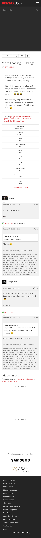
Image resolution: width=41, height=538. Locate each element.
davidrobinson (27, 117)
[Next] (27, 56)
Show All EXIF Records (20, 187)
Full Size (22, 56)
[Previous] (4, 56)
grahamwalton (9, 119)
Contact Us (7, 526)
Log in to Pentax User (25, 379)
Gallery (9, 56)
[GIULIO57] (5, 198)
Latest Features (9, 483)
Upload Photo (8, 496)
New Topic (7, 513)
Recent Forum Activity (11, 506)
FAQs (5, 529)
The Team (7, 503)
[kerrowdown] (7, 223)
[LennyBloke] (4, 282)
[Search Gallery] (37, 9)
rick (14, 121)
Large (15, 56)
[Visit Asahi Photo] (20, 470)
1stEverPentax (27, 119)
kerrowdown (9, 67)
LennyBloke (8, 121)
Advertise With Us (10, 516)
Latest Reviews (9, 480)
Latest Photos (8, 493)
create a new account (9, 381)
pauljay (12, 117)
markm (18, 117)
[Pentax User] (12, 2)
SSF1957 (18, 119)
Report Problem (9, 519)
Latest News (8, 487)
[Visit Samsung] (20, 461)
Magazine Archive (10, 490)
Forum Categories (10, 510)
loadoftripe (20, 121)
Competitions (8, 500)
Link (36, 205)
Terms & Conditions (10, 523)
